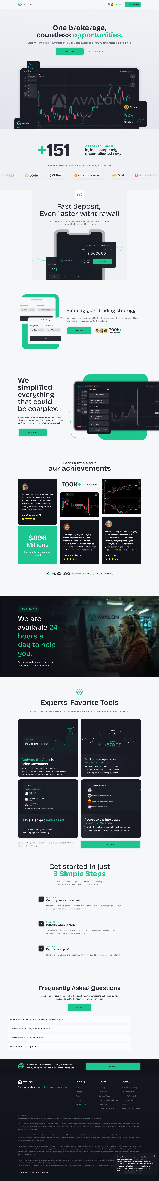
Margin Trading (127, 1100)
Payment (103, 1092)
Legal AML (103, 1104)
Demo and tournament (131, 1108)
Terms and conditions (108, 1100)
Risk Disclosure (128, 1092)
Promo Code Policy (107, 1108)
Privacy (102, 1087)
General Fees (104, 1096)
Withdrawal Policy (129, 1087)
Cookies (125, 1104)
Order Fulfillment (128, 1096)
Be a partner (81, 1104)
